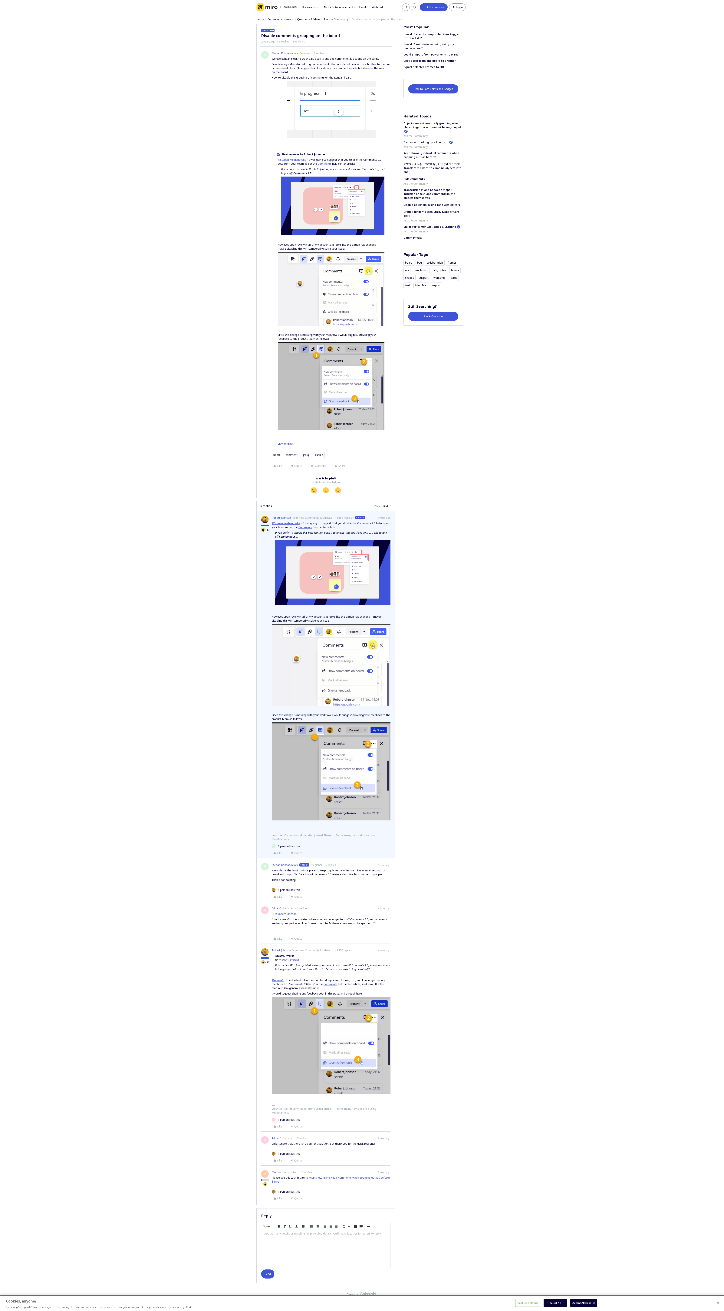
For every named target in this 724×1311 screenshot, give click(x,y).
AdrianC (276, 908)
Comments (324, 163)
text (407, 285)
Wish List (377, 7)
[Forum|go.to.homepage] (276, 7)
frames (452, 262)
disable (318, 455)
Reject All (555, 1302)
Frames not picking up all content (426, 142)
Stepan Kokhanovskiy (285, 53)
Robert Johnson (281, 517)
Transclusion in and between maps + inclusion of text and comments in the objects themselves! (429, 194)
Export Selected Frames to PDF (423, 67)
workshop (439, 277)
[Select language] (414, 7)
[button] (434, 7)
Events (363, 7)
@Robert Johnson (286, 914)
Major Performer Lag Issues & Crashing (429, 226)
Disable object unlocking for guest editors (431, 205)
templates (420, 270)
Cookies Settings (527, 1302)
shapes (409, 277)
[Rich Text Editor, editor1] (325, 1249)
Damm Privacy (413, 237)
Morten (276, 1172)
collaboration (435, 262)
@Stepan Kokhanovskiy (292, 159)
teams (455, 270)
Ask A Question (433, 316)
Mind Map (421, 285)
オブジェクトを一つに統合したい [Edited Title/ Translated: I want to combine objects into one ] (432, 168)
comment (291, 455)
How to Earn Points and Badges (433, 89)
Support (424, 277)
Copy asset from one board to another (429, 61)
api (407, 270)
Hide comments (414, 179)
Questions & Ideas (308, 19)
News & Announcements (339, 7)
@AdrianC (278, 980)
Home (260, 19)
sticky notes (438, 270)
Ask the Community (336, 19)
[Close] (718, 1302)
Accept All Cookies (583, 1302)
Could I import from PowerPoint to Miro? (430, 54)
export (436, 285)
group (306, 455)
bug (419, 262)
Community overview (281, 19)
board (277, 455)
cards (453, 277)
